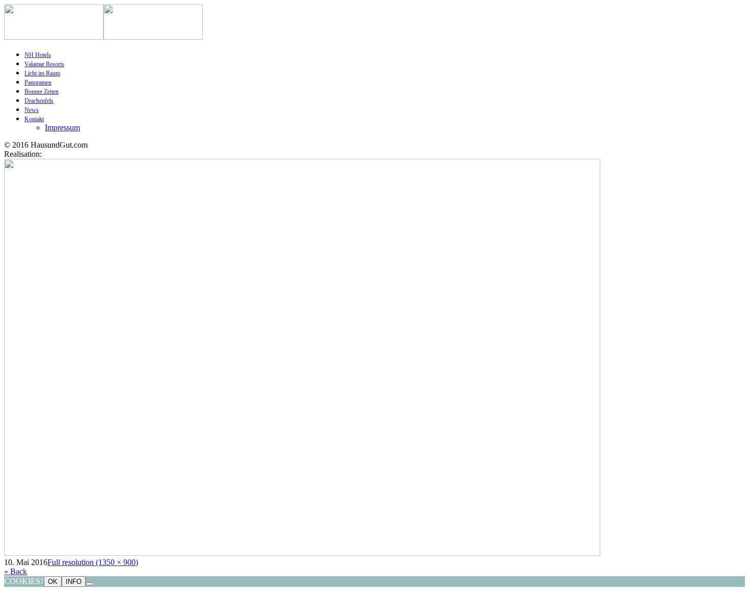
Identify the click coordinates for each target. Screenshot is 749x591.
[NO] (90, 583)
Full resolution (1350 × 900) (92, 562)
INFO (74, 581)
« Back (15, 571)
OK (53, 581)
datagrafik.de (65, 154)
